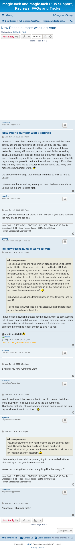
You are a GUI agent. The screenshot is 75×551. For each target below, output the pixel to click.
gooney (5, 239)
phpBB (28, 544)
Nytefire (5, 196)
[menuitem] (9, 15)
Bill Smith (17, 32)
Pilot (24, 32)
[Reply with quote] (64, 125)
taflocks (5, 350)
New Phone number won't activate (28, 28)
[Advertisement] (37, 82)
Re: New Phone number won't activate (26, 248)
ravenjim (6, 122)
